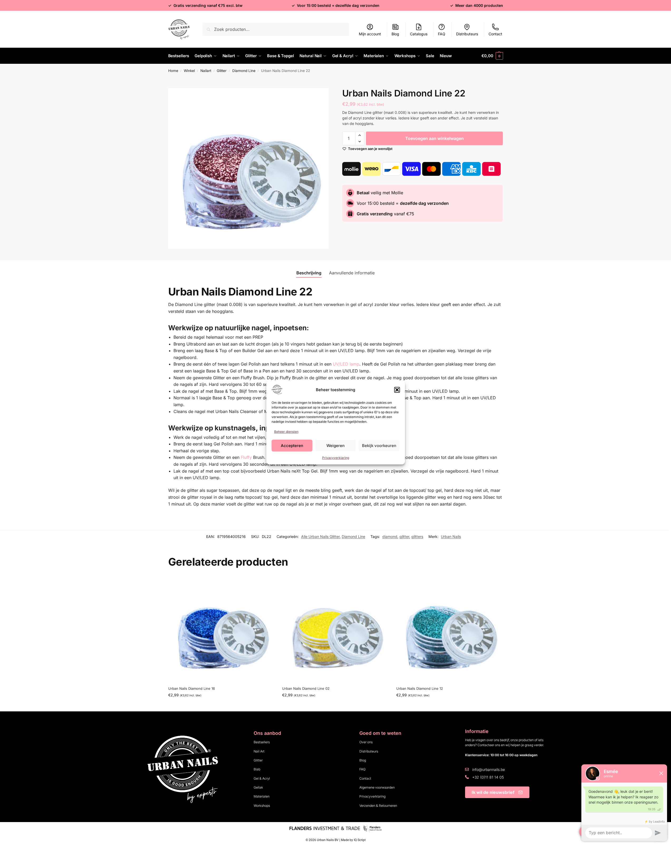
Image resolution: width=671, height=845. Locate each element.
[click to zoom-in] (248, 168)
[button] (397, 389)
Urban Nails (451, 536)
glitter (404, 536)
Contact (495, 34)
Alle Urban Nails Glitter (320, 536)
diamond (389, 536)
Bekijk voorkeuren (379, 445)
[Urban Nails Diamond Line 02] (335, 629)
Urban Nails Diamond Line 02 (306, 688)
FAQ (441, 34)
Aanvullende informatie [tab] (352, 272)
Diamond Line (243, 71)
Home (173, 71)
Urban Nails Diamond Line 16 (191, 688)
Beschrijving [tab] (308, 272)
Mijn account (370, 34)
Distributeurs (467, 34)
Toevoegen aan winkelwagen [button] (221, 706)
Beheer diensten (286, 432)
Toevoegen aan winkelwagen (434, 138)
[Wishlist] (266, 583)
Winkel (189, 71)
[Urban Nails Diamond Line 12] (449, 629)
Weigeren (335, 445)
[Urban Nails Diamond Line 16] (221, 629)
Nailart (205, 71)
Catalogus (418, 34)
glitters (417, 536)
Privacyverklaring (335, 458)
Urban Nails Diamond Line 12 (419, 688)
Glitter (221, 71)
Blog (395, 34)
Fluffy (246, 457)
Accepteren (292, 445)
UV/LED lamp (346, 364)
